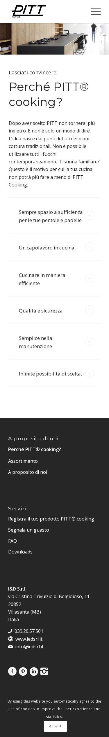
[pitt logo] (45, 11)
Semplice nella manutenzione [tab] (35, 342)
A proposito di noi (27, 472)
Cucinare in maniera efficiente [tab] (42, 279)
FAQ (12, 541)
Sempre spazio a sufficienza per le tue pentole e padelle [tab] (51, 216)
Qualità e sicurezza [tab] (41, 310)
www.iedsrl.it (28, 639)
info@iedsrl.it (29, 646)
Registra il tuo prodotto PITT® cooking (51, 519)
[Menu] (93, 11)
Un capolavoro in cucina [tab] (46, 247)
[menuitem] (93, 11)
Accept (55, 726)
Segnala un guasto (28, 530)
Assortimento (23, 461)
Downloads (20, 552)
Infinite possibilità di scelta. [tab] (50, 373)
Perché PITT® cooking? (34, 449)
